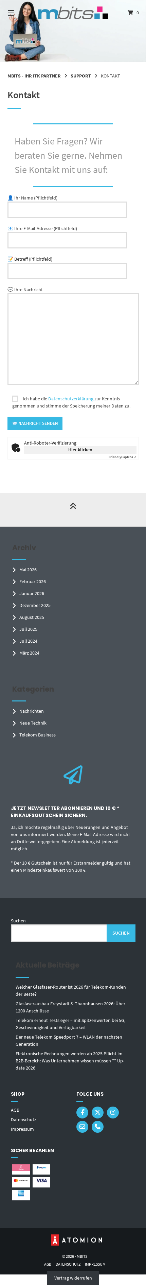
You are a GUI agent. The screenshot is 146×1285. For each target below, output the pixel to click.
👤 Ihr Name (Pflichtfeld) (32, 198)
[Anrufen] (98, 1127)
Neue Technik (33, 723)
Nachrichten (31, 711)
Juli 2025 (28, 629)
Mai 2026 (28, 570)
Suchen (18, 921)
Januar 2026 (31, 593)
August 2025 (31, 617)
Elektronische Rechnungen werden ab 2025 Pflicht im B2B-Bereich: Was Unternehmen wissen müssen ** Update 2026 (70, 1060)
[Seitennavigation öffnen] (20, 12)
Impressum (22, 1129)
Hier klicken (80, 450)
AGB (15, 1110)
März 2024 (29, 653)
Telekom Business (37, 735)
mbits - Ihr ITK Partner (34, 76)
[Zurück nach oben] (73, 510)
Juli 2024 (28, 641)
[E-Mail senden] (82, 1127)
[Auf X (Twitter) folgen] (98, 1112)
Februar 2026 (32, 581)
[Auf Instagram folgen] (113, 1112)
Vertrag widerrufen (73, 1278)
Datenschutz (23, 1119)
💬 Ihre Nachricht (25, 289)
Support (81, 76)
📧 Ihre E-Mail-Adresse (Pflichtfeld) (42, 228)
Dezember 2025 (35, 605)
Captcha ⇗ (122, 457)
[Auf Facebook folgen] (82, 1112)
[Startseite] (73, 12)
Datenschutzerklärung (70, 399)
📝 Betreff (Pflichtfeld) (29, 259)
